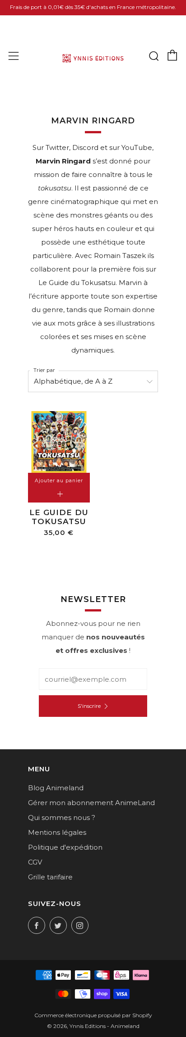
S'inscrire (89, 705)
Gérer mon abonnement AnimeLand (91, 802)
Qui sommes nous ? (61, 817)
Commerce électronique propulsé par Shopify (93, 1015)
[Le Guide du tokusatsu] (59, 442)
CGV (35, 862)
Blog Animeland (56, 787)
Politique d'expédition (65, 847)
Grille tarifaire (50, 877)
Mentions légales (57, 832)
